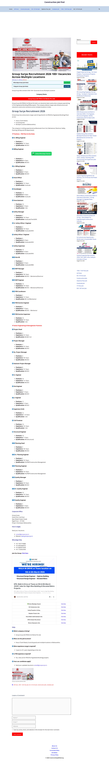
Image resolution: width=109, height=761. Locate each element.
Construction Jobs (25, 9)
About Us (54, 746)
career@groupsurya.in (22, 534)
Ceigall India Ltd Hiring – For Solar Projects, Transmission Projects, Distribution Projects (87, 74)
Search (79, 39)
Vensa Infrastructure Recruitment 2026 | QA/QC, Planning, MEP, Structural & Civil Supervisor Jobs (86, 157)
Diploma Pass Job (46, 9)
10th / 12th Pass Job (66, 9)
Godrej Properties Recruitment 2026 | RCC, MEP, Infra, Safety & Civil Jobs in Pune (86, 257)
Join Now (67, 82)
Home (10, 9)
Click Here (25, 553)
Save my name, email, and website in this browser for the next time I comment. (36, 730)
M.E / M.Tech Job (77, 9)
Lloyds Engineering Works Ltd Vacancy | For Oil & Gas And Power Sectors (87, 177)
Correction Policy (54, 750)
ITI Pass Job (80, 286)
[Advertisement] (54, 23)
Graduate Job (55, 9)
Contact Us (54, 748)
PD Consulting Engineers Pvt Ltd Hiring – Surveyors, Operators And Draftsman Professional (87, 94)
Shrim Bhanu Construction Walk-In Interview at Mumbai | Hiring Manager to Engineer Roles (87, 197)
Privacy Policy (54, 755)
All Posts (16, 9)
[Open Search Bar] (99, 9)
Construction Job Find (54, 2)
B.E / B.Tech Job (36, 9)
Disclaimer (54, 752)
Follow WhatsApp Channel (42, 153)
